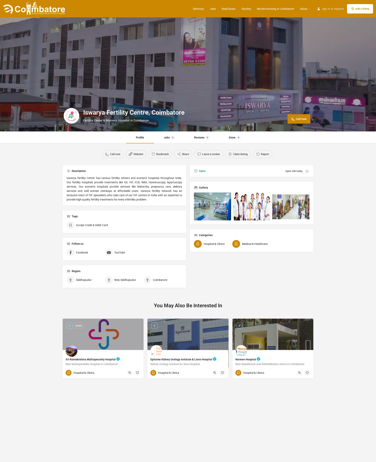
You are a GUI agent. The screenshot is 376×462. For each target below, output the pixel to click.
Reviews (201, 137)
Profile (140, 137)
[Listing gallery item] (212, 206)
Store (234, 137)
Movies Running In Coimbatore (275, 8)
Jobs (213, 8)
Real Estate (228, 8)
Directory (198, 8)
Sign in (326, 8)
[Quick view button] (130, 373)
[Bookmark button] (137, 373)
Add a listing (362, 8)
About (303, 8)
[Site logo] (35, 8)
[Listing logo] (71, 116)
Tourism (246, 8)
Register (339, 8)
